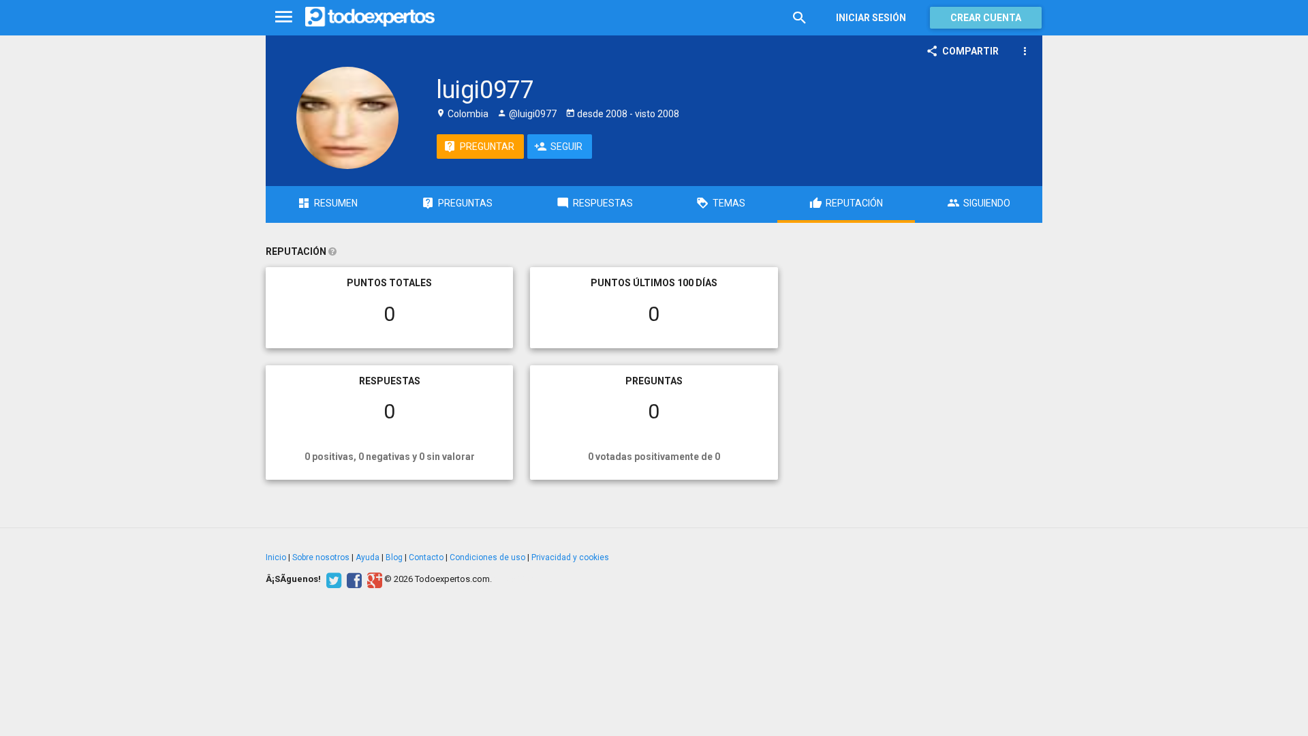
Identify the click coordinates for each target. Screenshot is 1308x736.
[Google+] (373, 579)
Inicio (276, 557)
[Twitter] (332, 579)
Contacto (426, 557)
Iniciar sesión (871, 17)
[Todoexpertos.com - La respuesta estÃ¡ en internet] (370, 17)
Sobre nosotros (320, 557)
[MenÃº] (284, 17)
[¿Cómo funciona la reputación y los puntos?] (332, 251)
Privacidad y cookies (570, 557)
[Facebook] (352, 579)
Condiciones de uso (487, 557)
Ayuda (367, 557)
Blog (394, 557)
